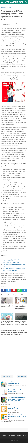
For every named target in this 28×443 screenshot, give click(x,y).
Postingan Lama (22, 376)
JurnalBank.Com (14, 2)
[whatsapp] (19, 290)
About (8, 435)
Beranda (4, 435)
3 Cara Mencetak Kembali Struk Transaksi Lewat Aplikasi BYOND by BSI (17, 416)
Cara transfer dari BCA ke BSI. (11, 263)
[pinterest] (14, 290)
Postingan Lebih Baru (7, 376)
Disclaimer (18, 435)
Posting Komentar (5, 24)
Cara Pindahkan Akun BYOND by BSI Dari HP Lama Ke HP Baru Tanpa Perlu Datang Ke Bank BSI (17, 399)
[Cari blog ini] (26, 2)
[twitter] (8, 290)
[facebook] (3, 290)
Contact (13, 435)
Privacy (24, 435)
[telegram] (24, 290)
